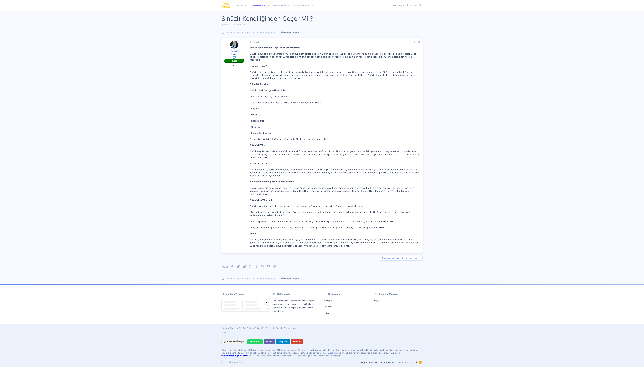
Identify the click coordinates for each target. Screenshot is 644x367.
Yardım (399, 362)
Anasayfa (327, 300)
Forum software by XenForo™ (247, 328)
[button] (268, 5)
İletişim (326, 313)
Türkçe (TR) (237, 362)
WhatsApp (255, 341)
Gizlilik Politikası (386, 362)
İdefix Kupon (327, 353)
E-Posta (297, 341)
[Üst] (416, 362)
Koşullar (373, 362)
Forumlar (327, 306)
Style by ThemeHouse (286, 328)
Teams (269, 341)
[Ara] (420, 6)
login (377, 300)
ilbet (224, 332)
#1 (419, 42)
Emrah (227, 24)
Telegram (282, 341)
